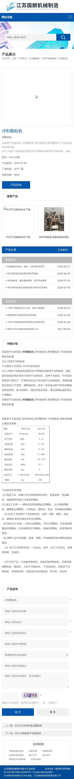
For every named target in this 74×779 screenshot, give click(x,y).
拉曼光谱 (33, 751)
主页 (14, 58)
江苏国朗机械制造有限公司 (16, 769)
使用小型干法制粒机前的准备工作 (22, 329)
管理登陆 (66, 769)
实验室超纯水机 (16, 751)
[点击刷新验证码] (30, 695)
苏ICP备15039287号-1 (22, 772)
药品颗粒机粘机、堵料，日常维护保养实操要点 (28, 266)
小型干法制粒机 (49, 58)
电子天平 (33, 755)
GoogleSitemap (40, 772)
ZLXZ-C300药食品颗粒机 (28, 725)
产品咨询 (16, 184)
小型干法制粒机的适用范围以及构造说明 (25, 322)
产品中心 (23, 58)
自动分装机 (36, 759)
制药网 (58, 769)
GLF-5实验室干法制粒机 (28, 733)
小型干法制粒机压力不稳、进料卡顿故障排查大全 (28, 308)
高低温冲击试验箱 (17, 759)
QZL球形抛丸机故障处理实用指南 (22, 273)
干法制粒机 (34, 58)
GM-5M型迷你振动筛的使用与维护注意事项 (27, 287)
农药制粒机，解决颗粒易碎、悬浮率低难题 (26, 280)
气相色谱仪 (47, 751)
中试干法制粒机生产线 (18, 237)
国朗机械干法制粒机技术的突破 (21, 315)
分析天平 (46, 755)
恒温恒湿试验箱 (16, 755)
